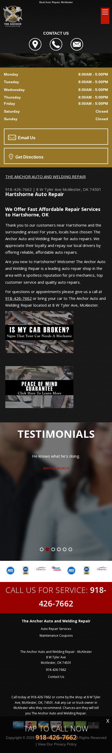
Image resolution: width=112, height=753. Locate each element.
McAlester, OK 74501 (82, 189)
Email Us (26, 138)
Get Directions (28, 157)
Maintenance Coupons (56, 635)
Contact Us (56, 677)
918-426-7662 (18, 189)
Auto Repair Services (56, 629)
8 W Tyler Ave (48, 189)
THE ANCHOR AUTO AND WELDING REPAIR (45, 176)
